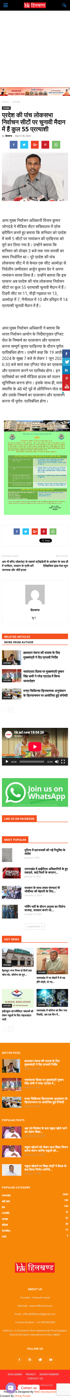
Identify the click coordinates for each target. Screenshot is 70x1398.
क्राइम (5, 1219)
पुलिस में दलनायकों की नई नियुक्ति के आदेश (44, 852)
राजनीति (5, 1213)
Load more (34, 926)
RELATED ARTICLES (17, 637)
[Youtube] (51, 1360)
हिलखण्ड (8, 135)
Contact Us (35, 1378)
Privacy (31, 1374)
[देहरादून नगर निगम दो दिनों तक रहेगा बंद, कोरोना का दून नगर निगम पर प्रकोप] (18, 957)
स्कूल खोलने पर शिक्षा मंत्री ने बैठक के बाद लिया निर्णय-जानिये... (45, 1168)
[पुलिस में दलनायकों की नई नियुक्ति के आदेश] (7, 855)
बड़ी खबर (6, 1201)
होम (3, 1207)
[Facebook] (19, 1360)
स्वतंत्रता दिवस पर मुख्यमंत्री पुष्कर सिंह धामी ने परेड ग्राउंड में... (44, 1081)
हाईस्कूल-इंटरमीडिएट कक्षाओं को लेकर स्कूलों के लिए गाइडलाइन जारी (17, 1015)
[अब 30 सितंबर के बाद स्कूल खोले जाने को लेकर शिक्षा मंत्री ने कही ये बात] (11, 1132)
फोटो (4, 1236)
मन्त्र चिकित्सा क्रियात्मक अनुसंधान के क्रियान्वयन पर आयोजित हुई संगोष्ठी (45, 693)
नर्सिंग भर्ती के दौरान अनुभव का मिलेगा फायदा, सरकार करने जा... (44, 908)
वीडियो (5, 1225)
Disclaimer (15, 1374)
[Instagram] (30, 1360)
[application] (35, 747)
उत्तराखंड (6, 108)
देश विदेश (6, 1230)
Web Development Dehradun (52, 1391)
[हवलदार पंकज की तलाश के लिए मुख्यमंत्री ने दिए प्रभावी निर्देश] (11, 657)
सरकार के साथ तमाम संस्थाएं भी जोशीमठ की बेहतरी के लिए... (42, 889)
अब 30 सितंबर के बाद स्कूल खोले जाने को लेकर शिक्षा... (45, 1130)
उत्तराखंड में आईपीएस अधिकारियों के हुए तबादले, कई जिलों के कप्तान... (46, 871)
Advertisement (49, 1374)
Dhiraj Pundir (23, 1395)
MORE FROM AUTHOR (18, 642)
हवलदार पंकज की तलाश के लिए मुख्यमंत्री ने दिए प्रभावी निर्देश (41, 655)
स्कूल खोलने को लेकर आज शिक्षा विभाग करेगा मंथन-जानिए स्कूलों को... (46, 1149)
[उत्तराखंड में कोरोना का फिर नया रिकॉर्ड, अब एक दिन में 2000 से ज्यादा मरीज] (52, 998)
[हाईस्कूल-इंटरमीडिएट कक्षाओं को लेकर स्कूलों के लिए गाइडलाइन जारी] (18, 998)
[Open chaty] (11, 1387)
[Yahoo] (35, 618)
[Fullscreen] (63, 762)
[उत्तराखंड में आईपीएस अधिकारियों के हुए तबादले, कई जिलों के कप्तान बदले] (11, 873)
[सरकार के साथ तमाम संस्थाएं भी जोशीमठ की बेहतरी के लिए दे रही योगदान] (11, 892)
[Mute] (57, 762)
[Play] (7, 762)
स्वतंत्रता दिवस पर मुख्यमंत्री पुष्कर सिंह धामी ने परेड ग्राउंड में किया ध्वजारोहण (43, 676)
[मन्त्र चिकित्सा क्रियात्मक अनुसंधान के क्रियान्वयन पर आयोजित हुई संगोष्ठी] (11, 693)
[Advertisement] (35, 48)
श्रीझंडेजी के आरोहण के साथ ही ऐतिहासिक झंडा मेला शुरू (52, 564)
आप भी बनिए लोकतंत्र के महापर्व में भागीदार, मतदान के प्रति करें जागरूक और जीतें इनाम (18, 566)
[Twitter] (40, 1360)
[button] (64, 5)
